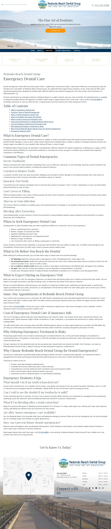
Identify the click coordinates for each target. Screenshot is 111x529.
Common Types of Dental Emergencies (25, 112)
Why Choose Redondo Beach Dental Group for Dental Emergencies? (36, 129)
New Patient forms (42, 60)
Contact (77, 50)
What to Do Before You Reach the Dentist (26, 117)
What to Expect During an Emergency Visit (26, 119)
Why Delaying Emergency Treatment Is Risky (27, 126)
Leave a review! (63, 497)
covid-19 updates (69, 60)
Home (33, 50)
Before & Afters (96, 60)
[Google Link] (93, 488)
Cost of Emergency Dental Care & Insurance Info (28, 124)
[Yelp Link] (99, 488)
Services (49, 50)
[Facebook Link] (86, 488)
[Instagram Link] (103, 488)
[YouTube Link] (96, 488)
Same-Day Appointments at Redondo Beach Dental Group (32, 122)
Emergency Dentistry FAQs (21, 131)
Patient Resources (63, 50)
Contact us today (14, 60)
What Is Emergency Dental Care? (23, 110)
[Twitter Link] (90, 488)
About (39, 50)
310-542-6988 (102, 5)
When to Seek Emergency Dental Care (25, 115)
